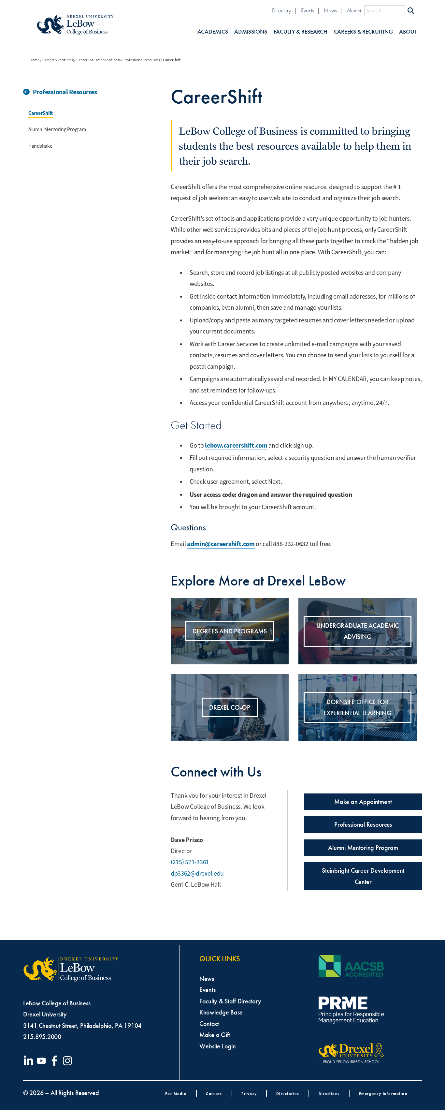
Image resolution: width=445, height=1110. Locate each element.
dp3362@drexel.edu (197, 873)
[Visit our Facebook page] (55, 1061)
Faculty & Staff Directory (230, 1001)
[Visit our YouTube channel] (42, 1061)
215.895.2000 (42, 1037)
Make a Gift (214, 1035)
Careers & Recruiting (363, 31)
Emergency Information (383, 1093)
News (330, 10)
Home (34, 60)
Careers (214, 1093)
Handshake (40, 146)
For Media (176, 1093)
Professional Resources (141, 60)
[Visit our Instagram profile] (68, 1061)
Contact (209, 1024)
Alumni (354, 10)
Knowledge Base (221, 1012)
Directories (287, 1093)
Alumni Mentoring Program (57, 129)
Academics (212, 31)
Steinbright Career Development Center (363, 876)
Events (307, 10)
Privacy (249, 1093)
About (408, 31)
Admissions (250, 31)
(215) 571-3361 (190, 862)
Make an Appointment (363, 802)
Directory (281, 10)
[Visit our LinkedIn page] (29, 1061)
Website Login (217, 1046)
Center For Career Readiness (99, 60)
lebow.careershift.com (236, 445)
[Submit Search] (411, 10)
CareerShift (40, 113)
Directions (329, 1093)
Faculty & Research (300, 31)
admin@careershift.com (220, 544)
